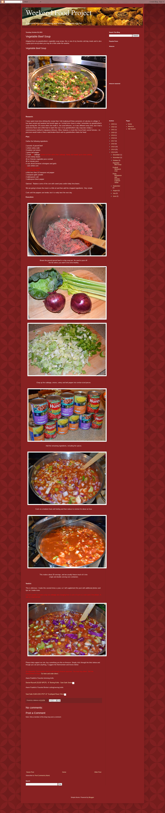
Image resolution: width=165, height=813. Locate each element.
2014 (113, 149)
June (115, 196)
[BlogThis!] (52, 700)
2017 (113, 141)
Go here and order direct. (50, 674)
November (116, 157)
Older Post (97, 772)
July (114, 193)
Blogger (91, 797)
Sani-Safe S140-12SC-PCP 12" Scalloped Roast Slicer (45, 694)
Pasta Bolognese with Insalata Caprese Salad (117, 178)
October (115, 160)
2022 (113, 127)
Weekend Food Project (59, 12)
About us (131, 126)
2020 (113, 132)
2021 (113, 129)
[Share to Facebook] (57, 700)
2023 (113, 124)
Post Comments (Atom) (42, 775)
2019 (113, 135)
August (115, 190)
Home (64, 772)
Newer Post (30, 772)
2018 (113, 138)
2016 (113, 144)
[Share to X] (55, 700)
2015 (113, 147)
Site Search (132, 129)
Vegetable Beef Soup (117, 163)
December (116, 155)
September (116, 186)
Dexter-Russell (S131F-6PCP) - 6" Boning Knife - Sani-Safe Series (49, 682)
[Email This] (50, 700)
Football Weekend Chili (117, 169)
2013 (113, 152)
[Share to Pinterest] (59, 700)
